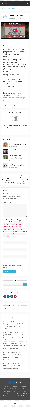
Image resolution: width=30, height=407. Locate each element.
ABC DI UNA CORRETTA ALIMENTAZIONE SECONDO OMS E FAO (14, 345)
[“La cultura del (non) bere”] (5, 151)
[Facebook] (4, 296)
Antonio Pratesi (12, 18)
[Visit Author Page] (15, 118)
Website (5, 253)
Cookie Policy (22, 396)
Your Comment (7, 202)
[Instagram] (11, 296)
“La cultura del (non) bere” (15, 150)
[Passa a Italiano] (15, 403)
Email (5, 246)
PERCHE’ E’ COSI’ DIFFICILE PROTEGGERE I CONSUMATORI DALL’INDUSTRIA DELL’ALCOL (13, 354)
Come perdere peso (16, 95)
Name (5, 239)
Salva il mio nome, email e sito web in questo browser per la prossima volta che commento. (14, 265)
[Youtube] (15, 296)
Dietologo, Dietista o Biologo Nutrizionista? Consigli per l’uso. (16, 164)
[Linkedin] (8, 296)
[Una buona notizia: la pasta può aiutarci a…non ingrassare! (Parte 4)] (5, 144)
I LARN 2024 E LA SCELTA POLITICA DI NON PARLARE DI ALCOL (13, 365)
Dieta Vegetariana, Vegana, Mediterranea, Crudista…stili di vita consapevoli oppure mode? (17, 157)
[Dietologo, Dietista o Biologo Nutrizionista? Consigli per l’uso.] (5, 165)
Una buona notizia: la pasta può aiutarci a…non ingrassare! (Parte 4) (17, 143)
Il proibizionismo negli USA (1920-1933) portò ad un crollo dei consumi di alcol (14, 334)
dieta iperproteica (20, 100)
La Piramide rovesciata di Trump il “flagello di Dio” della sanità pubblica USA (13, 323)
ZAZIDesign (15, 393)
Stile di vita (17, 93)
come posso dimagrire (11, 98)
